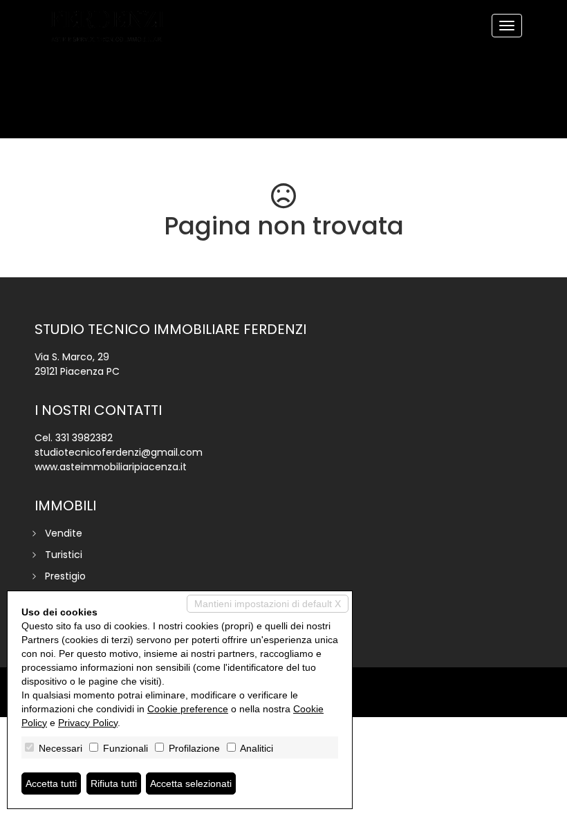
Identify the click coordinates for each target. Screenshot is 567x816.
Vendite (63, 533)
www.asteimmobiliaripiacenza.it (111, 467)
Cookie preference (187, 708)
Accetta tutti (51, 783)
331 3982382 (84, 438)
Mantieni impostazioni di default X (267, 603)
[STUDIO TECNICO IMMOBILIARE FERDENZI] (107, 26)
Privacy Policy (88, 722)
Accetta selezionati (191, 783)
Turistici (63, 555)
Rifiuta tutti (114, 783)
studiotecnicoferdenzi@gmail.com (119, 452)
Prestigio (65, 576)
